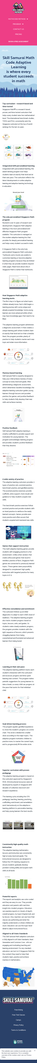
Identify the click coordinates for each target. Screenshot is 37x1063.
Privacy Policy (19, 1025)
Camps (18, 1020)
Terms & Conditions (18, 1030)
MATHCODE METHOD (16, 19)
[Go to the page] (18, 1000)
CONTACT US (18, 29)
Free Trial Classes (18, 1014)
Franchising (18, 1009)
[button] (18, 41)
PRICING (18, 34)
